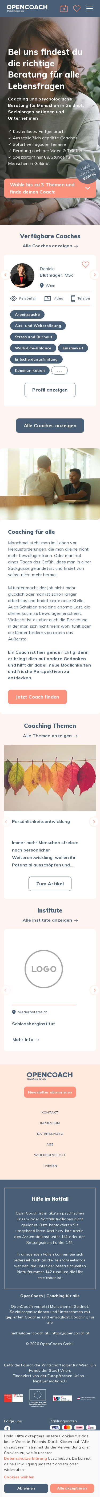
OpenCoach (31, 1295)
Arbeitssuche (27, 314)
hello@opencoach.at (30, 1333)
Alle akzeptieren (72, 1488)
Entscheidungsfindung (36, 359)
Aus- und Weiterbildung (38, 325)
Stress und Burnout (33, 336)
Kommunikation (30, 370)
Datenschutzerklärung (25, 1458)
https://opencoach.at (71, 1333)
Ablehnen (26, 1488)
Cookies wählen (19, 1477)
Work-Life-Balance (33, 348)
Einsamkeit (73, 348)
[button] (63, 8)
